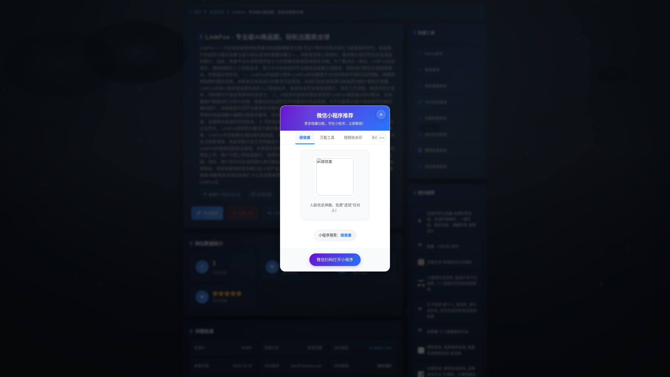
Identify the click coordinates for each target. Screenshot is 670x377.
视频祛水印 (353, 137)
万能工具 (327, 137)
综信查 (304, 137)
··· (382, 138)
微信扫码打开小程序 (335, 259)
